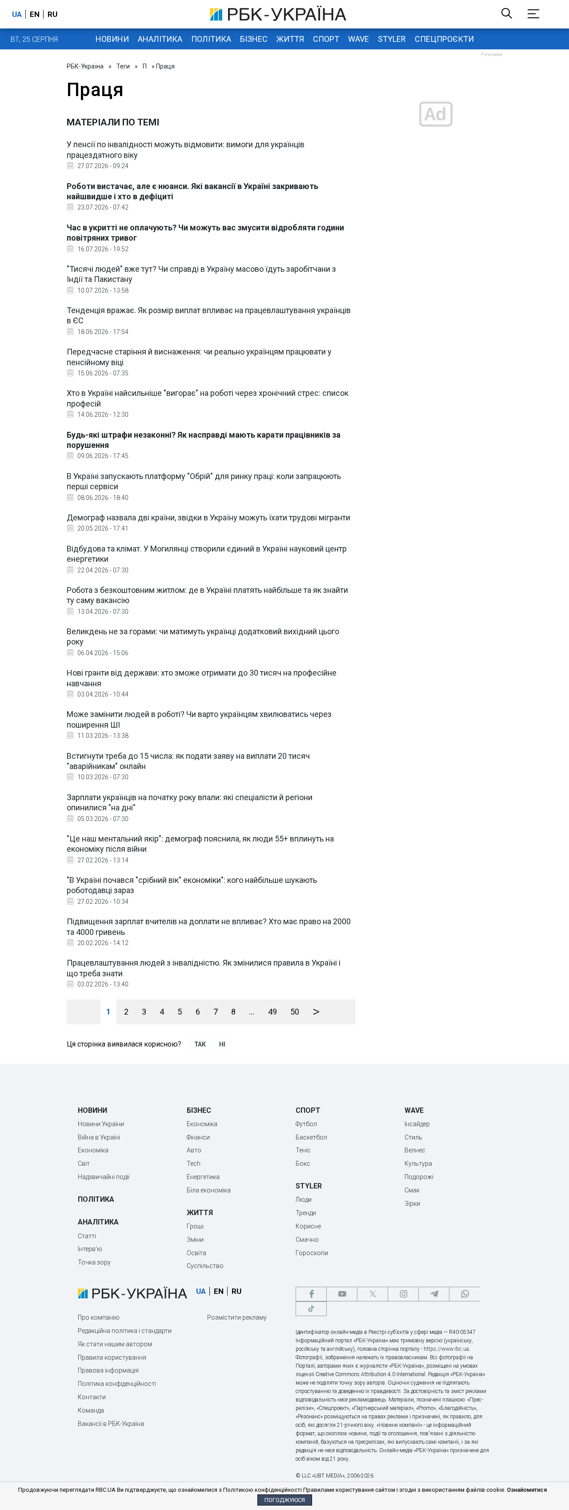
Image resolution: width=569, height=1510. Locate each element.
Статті (87, 1236)
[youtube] (341, 1294)
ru (52, 14)
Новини (112, 39)
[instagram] (403, 1294)
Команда (91, 1410)
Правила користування (112, 1357)
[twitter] (372, 1294)
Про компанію (99, 1317)
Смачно (307, 1239)
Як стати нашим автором (115, 1344)
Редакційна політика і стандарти (125, 1330)
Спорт (326, 39)
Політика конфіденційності (117, 1383)
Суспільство (205, 1265)
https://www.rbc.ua (446, 1349)
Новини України (101, 1123)
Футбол (306, 1123)
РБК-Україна (85, 66)
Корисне (308, 1226)
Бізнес (254, 39)
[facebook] (311, 1294)
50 (294, 1011)
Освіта (196, 1252)
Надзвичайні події (103, 1176)
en (35, 14)
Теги (123, 66)
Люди (304, 1199)
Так (200, 1044)
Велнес (415, 1150)
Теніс (303, 1150)
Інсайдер (417, 1123)
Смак (412, 1190)
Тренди (306, 1212)
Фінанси (198, 1137)
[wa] (464, 1294)
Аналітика (160, 39)
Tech (193, 1163)
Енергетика (203, 1176)
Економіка (93, 1150)
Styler (392, 39)
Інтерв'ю (90, 1248)
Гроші (195, 1226)
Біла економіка (209, 1190)
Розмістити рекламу (237, 1317)
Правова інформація (108, 1370)
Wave (358, 39)
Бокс (303, 1163)
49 (272, 1011)
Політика (211, 39)
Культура (418, 1163)
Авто (194, 1150)
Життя (290, 39)
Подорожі (419, 1176)
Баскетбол (311, 1137)
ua (17, 14)
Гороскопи (312, 1252)
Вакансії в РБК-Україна (111, 1423)
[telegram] (433, 1294)
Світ (84, 1163)
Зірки (412, 1203)
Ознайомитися (527, 1489)
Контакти (92, 1397)
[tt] (311, 1308)
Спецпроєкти (444, 39)
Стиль (413, 1137)
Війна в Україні (99, 1137)
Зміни (195, 1239)
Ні (222, 1044)
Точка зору (94, 1262)
